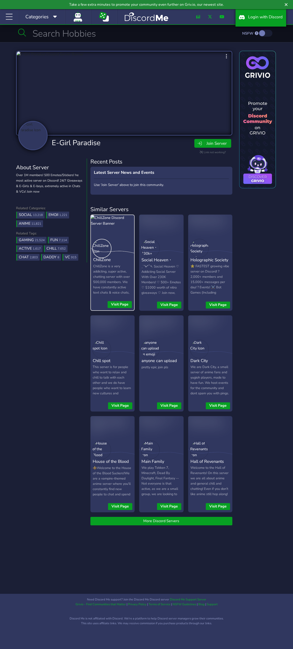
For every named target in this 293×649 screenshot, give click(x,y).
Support (212, 604)
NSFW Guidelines (184, 604)
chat (28, 257)
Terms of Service (160, 604)
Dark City (199, 360)
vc (70, 257)
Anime (30, 223)
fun (58, 240)
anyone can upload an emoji (159, 364)
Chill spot (101, 360)
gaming (32, 240)
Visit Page (119, 304)
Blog (201, 604)
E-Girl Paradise (76, 143)
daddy (51, 257)
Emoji (58, 214)
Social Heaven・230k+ (156, 263)
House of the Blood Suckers (111, 464)
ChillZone (102, 259)
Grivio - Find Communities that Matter (101, 604)
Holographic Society (209, 260)
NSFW (248, 33)
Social (31, 214)
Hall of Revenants (207, 461)
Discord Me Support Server (188, 599)
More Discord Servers (161, 521)
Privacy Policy (137, 604)
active (30, 248)
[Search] (22, 32)
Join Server (216, 143)
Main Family (152, 461)
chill (56, 248)
